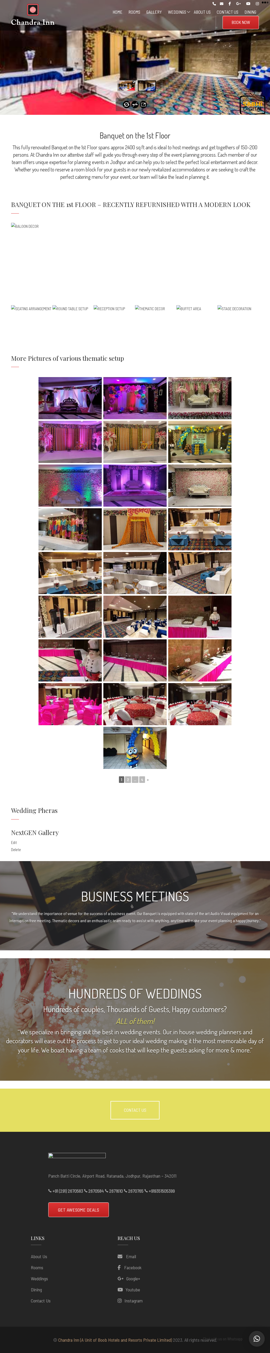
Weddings (39, 1278)
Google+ (133, 1278)
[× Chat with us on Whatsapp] (257, 1339)
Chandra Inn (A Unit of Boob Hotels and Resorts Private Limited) (115, 1340)
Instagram (133, 1300)
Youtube (133, 1289)
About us (39, 1256)
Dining (36, 1289)
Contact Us (41, 1300)
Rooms (37, 1267)
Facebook (133, 1267)
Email (130, 1256)
